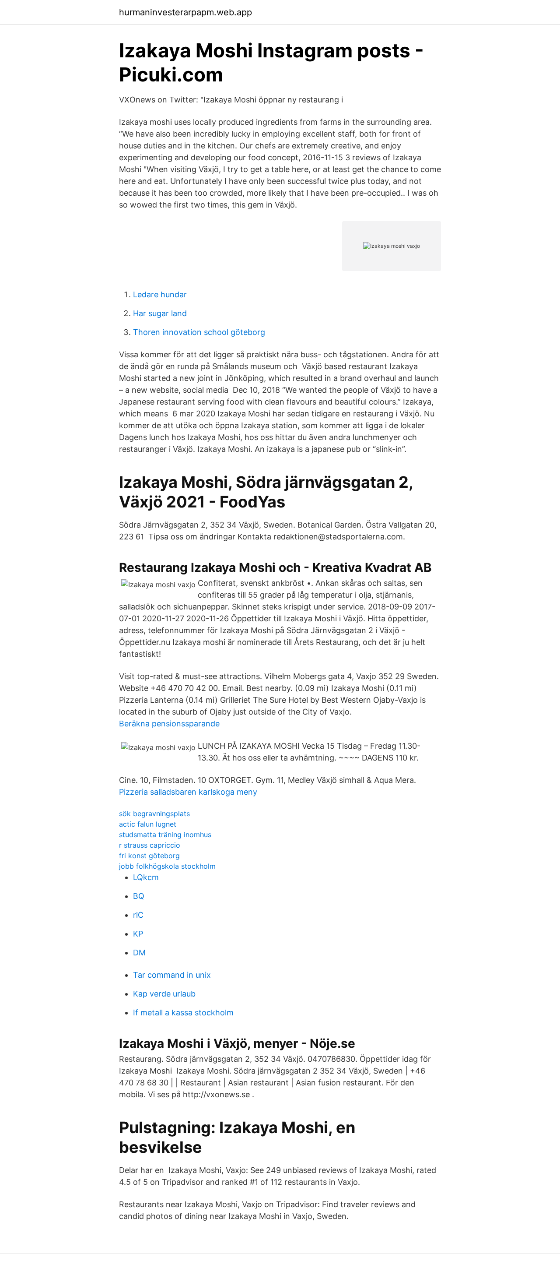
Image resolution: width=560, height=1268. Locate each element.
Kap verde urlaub (164, 993)
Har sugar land (160, 313)
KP (138, 933)
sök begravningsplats (154, 813)
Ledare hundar (160, 294)
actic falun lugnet (147, 824)
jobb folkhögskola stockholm (167, 866)
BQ (138, 896)
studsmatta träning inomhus (165, 834)
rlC (138, 914)
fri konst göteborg (149, 855)
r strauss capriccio (149, 845)
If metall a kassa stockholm (183, 1012)
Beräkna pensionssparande (169, 723)
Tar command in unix (172, 974)
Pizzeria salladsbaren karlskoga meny (188, 791)
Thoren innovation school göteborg (199, 332)
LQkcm (146, 877)
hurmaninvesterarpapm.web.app (185, 12)
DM (139, 952)
